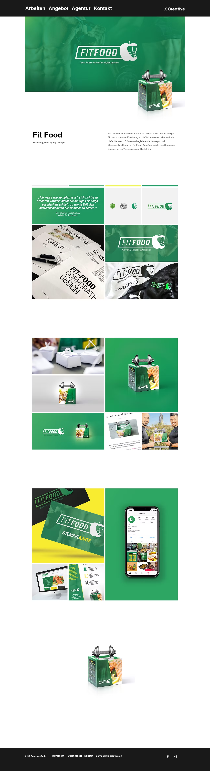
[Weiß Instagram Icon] (175, 756)
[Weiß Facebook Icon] (168, 756)
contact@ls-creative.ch (109, 756)
